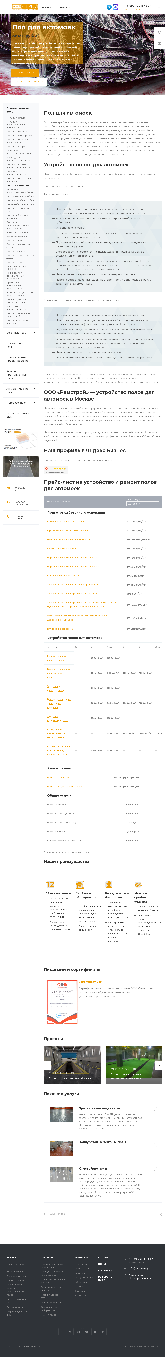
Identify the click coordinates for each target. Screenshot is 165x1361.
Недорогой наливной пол (20, 196)
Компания (81, 1257)
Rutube (103, 1331)
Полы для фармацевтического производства (17, 225)
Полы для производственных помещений (17, 124)
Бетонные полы (16, 332)
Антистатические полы (17, 390)
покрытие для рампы (17, 232)
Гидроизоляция (16, 402)
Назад (45, 1003)
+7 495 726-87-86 (137, 5)
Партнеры (80, 1273)
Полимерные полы (15, 345)
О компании (80, 1264)
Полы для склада (15, 117)
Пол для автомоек (17, 185)
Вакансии (79, 1291)
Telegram (70, 1331)
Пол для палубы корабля (20, 200)
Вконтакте (61, 1331)
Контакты (105, 1270)
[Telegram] (109, 6)
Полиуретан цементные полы (102, 1142)
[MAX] (115, 6)
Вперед (159, 1065)
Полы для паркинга (16, 131)
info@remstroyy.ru (140, 1268)
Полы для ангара (15, 146)
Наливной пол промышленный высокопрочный (15, 276)
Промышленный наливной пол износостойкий (15, 285)
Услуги (11, 1257)
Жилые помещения (51, 1302)
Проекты (47, 1257)
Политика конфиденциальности (140, 1346)
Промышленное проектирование (17, 359)
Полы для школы (15, 262)
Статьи (103, 1257)
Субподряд (80, 1282)
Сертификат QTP (90, 981)
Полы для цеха (14, 240)
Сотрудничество (83, 1277)
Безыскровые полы (17, 236)
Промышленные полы (17, 110)
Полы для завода (15, 251)
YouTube (86, 1331)
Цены (102, 1264)
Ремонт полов (48, 1314)
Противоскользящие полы (100, 1108)
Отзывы (78, 1286)
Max (78, 1331)
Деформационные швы (18, 415)
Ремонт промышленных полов (16, 375)
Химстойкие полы (93, 1168)
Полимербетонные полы (20, 204)
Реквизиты (80, 1295)
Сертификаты (82, 1268)
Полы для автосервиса (19, 135)
